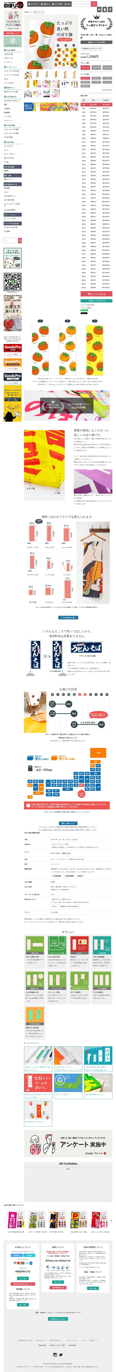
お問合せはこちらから (58, 1319)
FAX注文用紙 (8, 137)
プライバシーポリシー (72, 1340)
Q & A (6, 192)
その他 (6, 162)
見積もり (46, 4)
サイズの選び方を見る (68, 617)
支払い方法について (41, 1340)
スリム (107, 78)
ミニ (107, 82)
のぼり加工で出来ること (12, 101)
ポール (54, 906)
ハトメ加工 (7, 116)
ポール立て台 (8, 146)
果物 (35, 12)
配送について (8, 179)
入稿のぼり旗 (8, 54)
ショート (96, 78)
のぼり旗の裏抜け (10, 210)
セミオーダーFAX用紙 (11, 133)
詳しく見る (23, 1278)
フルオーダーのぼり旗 (11, 71)
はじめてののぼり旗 (10, 227)
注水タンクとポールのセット (70, 906)
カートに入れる (98, 294)
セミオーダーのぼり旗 (11, 75)
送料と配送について (12, 33)
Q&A (68, 4)
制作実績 (7, 188)
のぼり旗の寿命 (9, 200)
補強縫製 (7, 112)
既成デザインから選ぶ (11, 92)
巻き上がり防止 (9, 158)
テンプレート (8, 62)
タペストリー (8, 120)
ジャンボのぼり (9, 83)
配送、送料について (68, 823)
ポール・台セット (10, 154)
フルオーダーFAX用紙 (11, 129)
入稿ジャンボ (8, 58)
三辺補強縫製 (56, 876)
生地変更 (7, 108)
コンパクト (85, 82)
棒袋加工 (80, 876)
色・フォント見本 (10, 218)
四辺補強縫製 (69, 876)
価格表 (6, 171)
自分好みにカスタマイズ (90, 48)
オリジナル (34, 4)
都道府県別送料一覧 (58, 1287)
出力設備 (7, 231)
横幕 (5, 104)
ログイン (83, 1340)
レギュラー (85, 78)
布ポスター (85, 86)
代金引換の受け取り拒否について (22, 1284)
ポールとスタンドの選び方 (12, 205)
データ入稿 (58, 4)
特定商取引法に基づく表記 (25, 1340)
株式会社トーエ (94, 1340)
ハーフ (96, 82)
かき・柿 (41, 12)
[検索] (94, 4)
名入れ (6, 79)
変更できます (66, 853)
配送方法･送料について (56, 1340)
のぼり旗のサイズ (10, 196)
